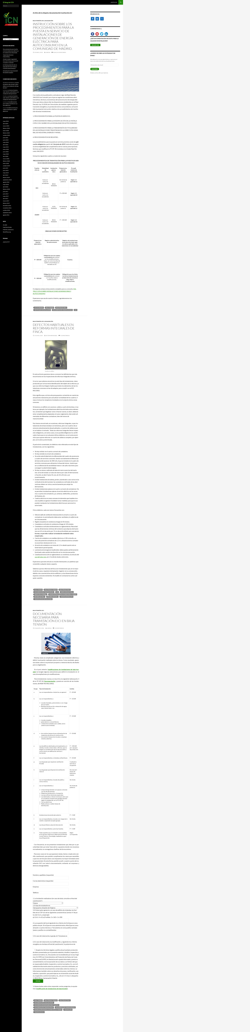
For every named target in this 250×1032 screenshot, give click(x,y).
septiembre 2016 (7, 212)
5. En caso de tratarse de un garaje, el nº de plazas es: (56, 957)
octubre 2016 (6, 210)
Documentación (49, 681)
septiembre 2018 (7, 180)
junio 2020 (5, 151)
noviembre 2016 (7, 208)
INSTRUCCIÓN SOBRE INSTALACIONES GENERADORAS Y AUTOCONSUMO (54, 291)
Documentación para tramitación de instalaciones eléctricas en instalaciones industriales (11, 50)
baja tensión (49, 307)
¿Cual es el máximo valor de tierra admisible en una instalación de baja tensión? (11, 91)
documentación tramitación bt (43, 1007)
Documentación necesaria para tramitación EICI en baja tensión (54, 619)
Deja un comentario (59, 52)
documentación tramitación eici (62, 310)
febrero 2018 (6, 189)
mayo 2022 (6, 142)
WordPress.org (7, 232)
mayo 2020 (6, 154)
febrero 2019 (6, 177)
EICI (43, 20)
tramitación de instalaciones (43, 599)
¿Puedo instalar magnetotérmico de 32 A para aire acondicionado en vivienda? (10, 60)
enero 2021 (6, 149)
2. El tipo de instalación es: (56, 941)
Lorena (48, 52)
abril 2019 (5, 175)
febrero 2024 (6, 128)
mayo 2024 (6, 121)
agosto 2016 (6, 215)
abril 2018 (5, 187)
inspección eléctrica (67, 592)
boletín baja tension (51, 589)
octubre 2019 (6, 165)
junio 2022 (5, 140)
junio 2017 (5, 194)
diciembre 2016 (7, 205)
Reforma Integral (52, 596)
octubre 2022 (6, 135)
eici (76, 310)
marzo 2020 (6, 158)
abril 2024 (5, 123)
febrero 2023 (6, 133)
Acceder (5, 225)
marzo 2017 (6, 201)
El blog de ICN (8, 2)
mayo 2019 (6, 172)
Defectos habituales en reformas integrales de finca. (54, 328)
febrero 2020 (6, 161)
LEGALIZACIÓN (48, 20)
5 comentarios (65, 335)
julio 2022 (5, 137)
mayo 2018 (6, 184)
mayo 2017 (6, 196)
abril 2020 (5, 156)
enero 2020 (6, 163)
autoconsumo (38, 307)
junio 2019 (5, 170)
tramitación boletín (67, 596)
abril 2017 (5, 198)
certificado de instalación (42, 310)
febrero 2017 (6, 203)
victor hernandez (51, 335)
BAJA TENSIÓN (37, 20)
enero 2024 (6, 130)
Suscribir (95, 69)
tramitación (68, 1009)
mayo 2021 (6, 147)
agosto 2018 (6, 182)
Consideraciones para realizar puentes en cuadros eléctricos (10, 103)
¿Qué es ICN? (114, 2)
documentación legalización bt (43, 1002)
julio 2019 (5, 168)
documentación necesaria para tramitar (46, 1005)
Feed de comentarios (8, 229)
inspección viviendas (40, 594)
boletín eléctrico (61, 307)
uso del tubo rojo (40, 557)
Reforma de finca (39, 596)
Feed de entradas (7, 227)
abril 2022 (5, 144)
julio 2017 (5, 191)
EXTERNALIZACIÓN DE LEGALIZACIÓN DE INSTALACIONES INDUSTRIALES (10, 66)
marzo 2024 (6, 126)
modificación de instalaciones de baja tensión (62, 594)
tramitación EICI (39, 1012)
